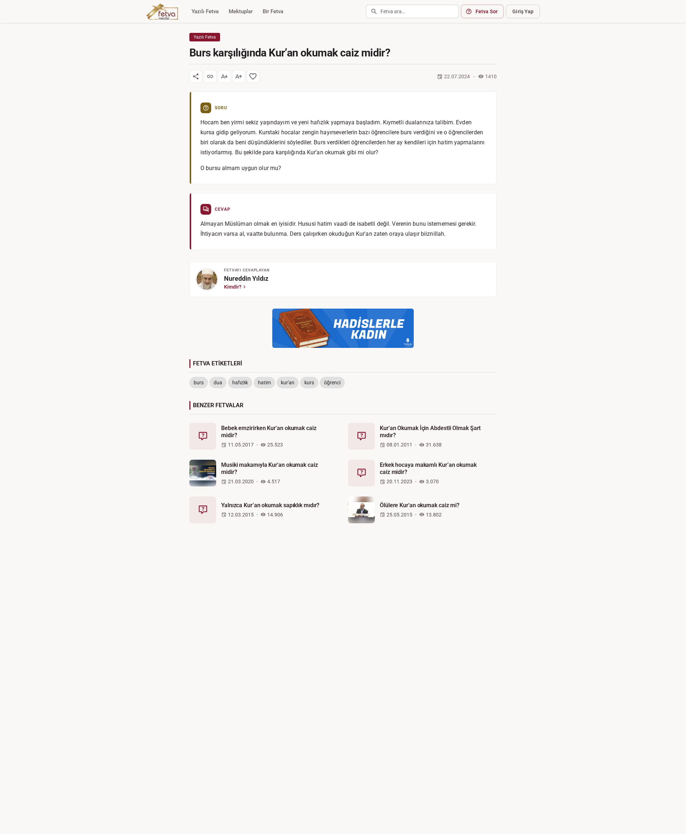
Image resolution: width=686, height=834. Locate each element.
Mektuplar (241, 11)
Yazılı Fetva (205, 11)
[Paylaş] (195, 76)
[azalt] (224, 76)
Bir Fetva (273, 11)
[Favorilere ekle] (253, 76)
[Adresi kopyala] (210, 76)
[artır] (238, 76)
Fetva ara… (393, 11)
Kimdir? (233, 287)
